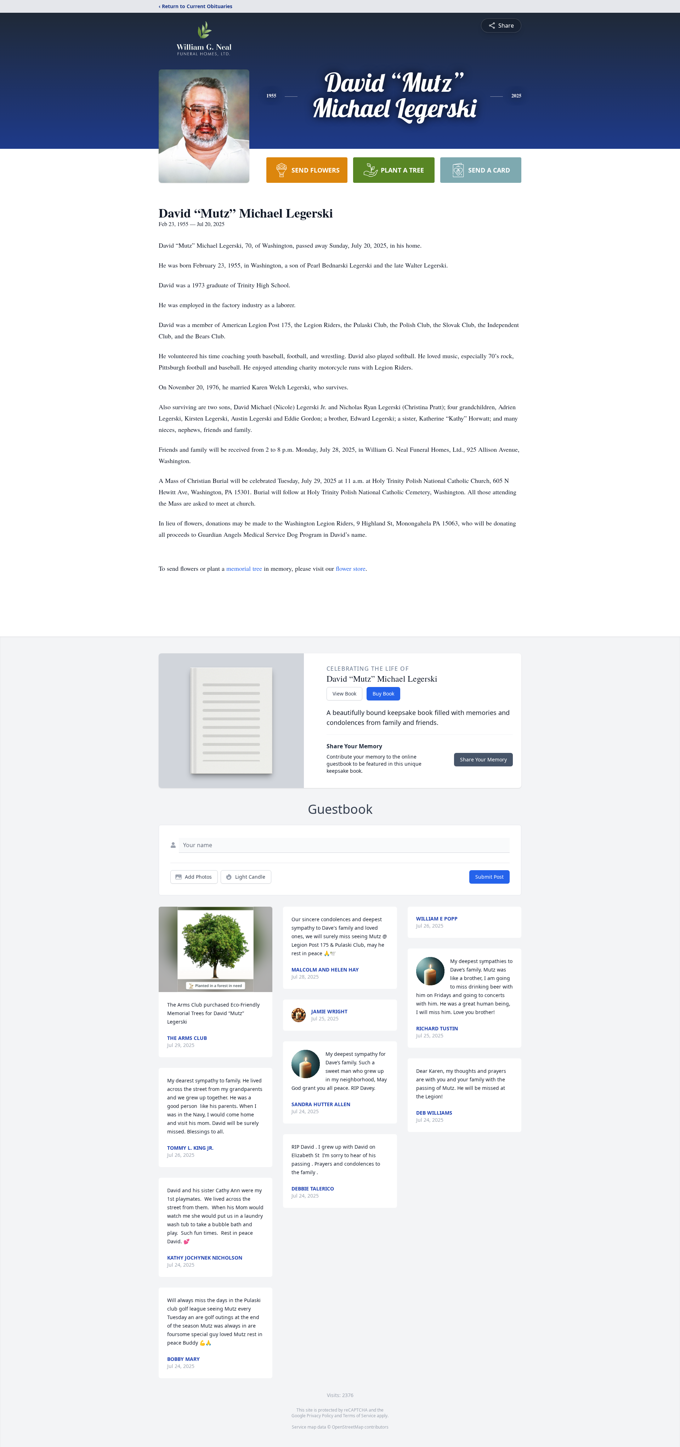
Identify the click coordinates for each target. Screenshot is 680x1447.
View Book (344, 693)
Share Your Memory (483, 759)
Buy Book (383, 693)
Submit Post (489, 876)
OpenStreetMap (347, 1427)
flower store (351, 568)
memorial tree (244, 568)
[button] (215, 949)
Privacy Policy (320, 1416)
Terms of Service (359, 1416)
